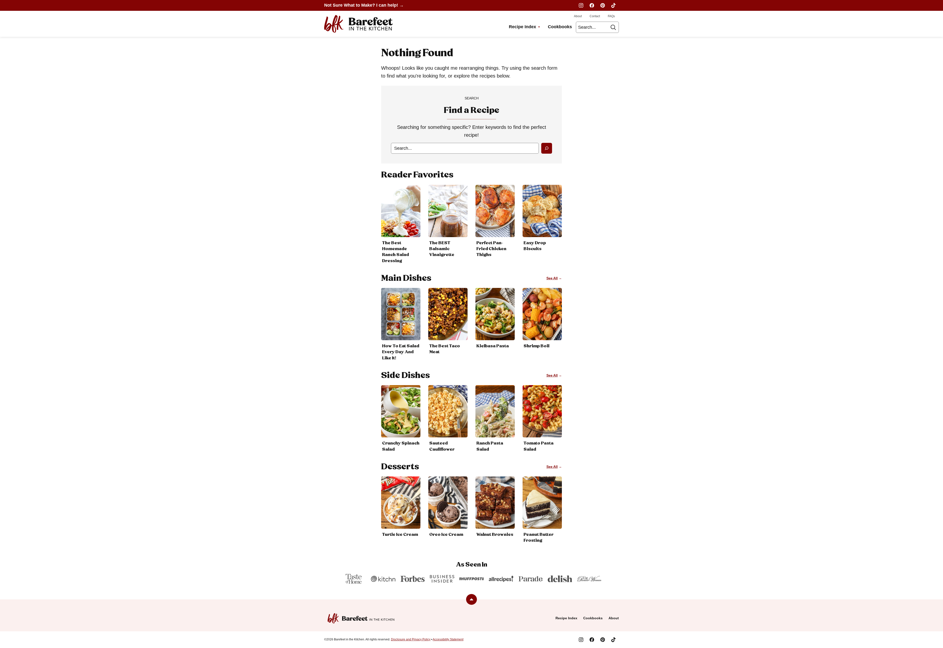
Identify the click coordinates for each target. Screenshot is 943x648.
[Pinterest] (602, 5)
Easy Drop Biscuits (535, 246)
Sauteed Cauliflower (442, 446)
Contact (595, 16)
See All (552, 278)
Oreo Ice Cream (446, 535)
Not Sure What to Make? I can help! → (364, 5)
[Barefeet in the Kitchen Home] (358, 24)
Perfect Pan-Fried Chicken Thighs (491, 249)
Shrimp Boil (536, 346)
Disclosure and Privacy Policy (410, 639)
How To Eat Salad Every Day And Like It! (400, 352)
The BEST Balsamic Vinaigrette (441, 249)
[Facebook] (591, 5)
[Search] (613, 27)
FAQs (611, 16)
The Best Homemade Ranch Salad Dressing (395, 252)
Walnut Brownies (494, 535)
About (578, 16)
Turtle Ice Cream (400, 535)
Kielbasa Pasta (492, 346)
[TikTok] (613, 5)
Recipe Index (522, 26)
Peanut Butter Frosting (539, 537)
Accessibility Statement (448, 639)
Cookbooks (560, 26)
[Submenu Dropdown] (539, 27)
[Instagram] (581, 5)
